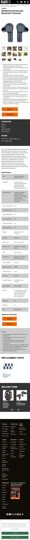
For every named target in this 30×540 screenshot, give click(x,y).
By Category (5, 429)
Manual (3, 127)
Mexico (4, 502)
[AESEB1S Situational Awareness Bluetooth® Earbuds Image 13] (14, 61)
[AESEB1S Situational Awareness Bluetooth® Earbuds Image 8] (14, 56)
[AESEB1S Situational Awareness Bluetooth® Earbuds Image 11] (4, 61)
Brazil (3, 487)
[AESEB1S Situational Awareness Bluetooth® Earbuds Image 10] (25, 56)
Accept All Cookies (15, 537)
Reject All (15, 533)
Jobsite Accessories (14, 5)
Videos (21, 432)
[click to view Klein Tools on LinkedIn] (18, 514)
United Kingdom (4, 507)
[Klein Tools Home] (5, 3)
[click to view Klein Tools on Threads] (23, 514)
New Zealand (5, 504)
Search (4, 458)
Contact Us (4, 444)
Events (12, 453)
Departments (22, 444)
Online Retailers (13, 431)
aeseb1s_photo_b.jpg (14, 138)
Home (1, 5)
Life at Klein (22, 449)
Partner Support (4, 451)
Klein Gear (13, 434)
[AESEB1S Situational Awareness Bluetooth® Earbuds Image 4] (20, 50)
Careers (21, 442)
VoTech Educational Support (5, 475)
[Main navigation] (27, 2)
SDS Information (5, 131)
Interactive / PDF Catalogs (22, 428)
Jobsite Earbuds (12, 6)
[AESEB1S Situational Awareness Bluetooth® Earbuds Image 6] (4, 56)
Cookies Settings (15, 529)
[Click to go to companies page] (25, 2)
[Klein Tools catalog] (18, 493)
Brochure (3, 124)
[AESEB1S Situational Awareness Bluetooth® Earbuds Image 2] (9, 50)
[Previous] (11, 409)
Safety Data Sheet (5, 129)
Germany (4, 492)
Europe (4, 490)
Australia (4, 485)
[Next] (18, 409)
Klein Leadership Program (21, 455)
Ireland (3, 494)
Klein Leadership (13, 456)
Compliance (9, 324)
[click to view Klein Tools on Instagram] (15, 514)
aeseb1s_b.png (8, 141)
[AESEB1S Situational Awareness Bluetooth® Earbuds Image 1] (4, 50)
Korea (3, 499)
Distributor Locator (13, 427)
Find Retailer (9, 114)
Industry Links (22, 434)
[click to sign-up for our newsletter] (21, 2)
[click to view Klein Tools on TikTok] (20, 514)
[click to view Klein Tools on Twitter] (13, 514)
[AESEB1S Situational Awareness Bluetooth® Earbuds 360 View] (20, 59)
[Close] (28, 521)
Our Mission (13, 444)
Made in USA (5, 436)
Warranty (9, 319)
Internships (22, 451)
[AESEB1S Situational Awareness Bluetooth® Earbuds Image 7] (9, 56)
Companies (13, 442)
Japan (3, 497)
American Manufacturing (14, 447)
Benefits (21, 446)
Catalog (6, 5)
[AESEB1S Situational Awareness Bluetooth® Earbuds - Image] (15, 45)
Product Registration (5, 461)
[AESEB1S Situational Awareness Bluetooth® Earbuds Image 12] (9, 61)
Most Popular (5, 433)
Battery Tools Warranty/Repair (5, 470)
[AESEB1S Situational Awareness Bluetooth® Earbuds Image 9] (20, 56)
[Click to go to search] (18, 2)
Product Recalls (4, 465)
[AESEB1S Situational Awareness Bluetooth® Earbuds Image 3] (14, 50)
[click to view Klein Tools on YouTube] (10, 514)
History (12, 450)
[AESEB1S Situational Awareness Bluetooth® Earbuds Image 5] (25, 50)
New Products (5, 426)
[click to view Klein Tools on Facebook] (7, 514)
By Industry (5, 431)
